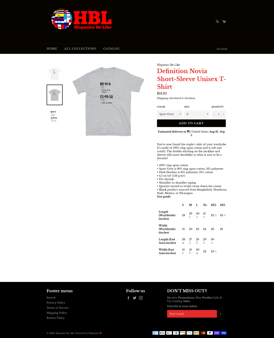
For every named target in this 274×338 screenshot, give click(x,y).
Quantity (218, 107)
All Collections (80, 48)
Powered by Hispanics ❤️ (88, 333)
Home (52, 48)
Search (51, 297)
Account (222, 48)
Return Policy (56, 317)
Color (161, 107)
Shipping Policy (57, 312)
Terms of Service (58, 307)
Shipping (162, 98)
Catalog (111, 48)
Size (186, 107)
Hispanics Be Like (65, 333)
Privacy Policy (56, 302)
